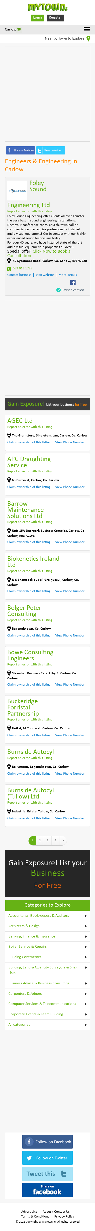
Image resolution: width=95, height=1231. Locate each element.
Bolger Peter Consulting (24, 611)
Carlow (10, 29)
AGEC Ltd (20, 421)
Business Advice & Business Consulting (38, 983)
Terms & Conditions (35, 1216)
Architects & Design (24, 926)
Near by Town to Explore (65, 38)
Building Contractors (24, 957)
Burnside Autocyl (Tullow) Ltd (30, 793)
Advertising (29, 1212)
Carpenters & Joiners (25, 994)
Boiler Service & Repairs (27, 947)
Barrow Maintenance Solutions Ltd (25, 510)
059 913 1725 (22, 268)
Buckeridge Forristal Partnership (23, 707)
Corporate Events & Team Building (35, 1014)
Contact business (19, 275)
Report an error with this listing (29, 211)
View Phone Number (70, 442)
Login (37, 17)
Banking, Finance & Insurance (31, 936)
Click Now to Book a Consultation (38, 253)
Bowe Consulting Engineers (30, 655)
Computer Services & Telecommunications (42, 1004)
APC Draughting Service (29, 462)
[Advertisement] (47, 93)
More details (68, 275)
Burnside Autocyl (30, 752)
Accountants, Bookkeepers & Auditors (38, 916)
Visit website (45, 275)
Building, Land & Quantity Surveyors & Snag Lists (42, 970)
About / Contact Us (56, 1212)
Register (55, 17)
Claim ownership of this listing (29, 442)
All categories (19, 1025)
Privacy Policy (64, 1216)
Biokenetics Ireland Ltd (33, 562)
